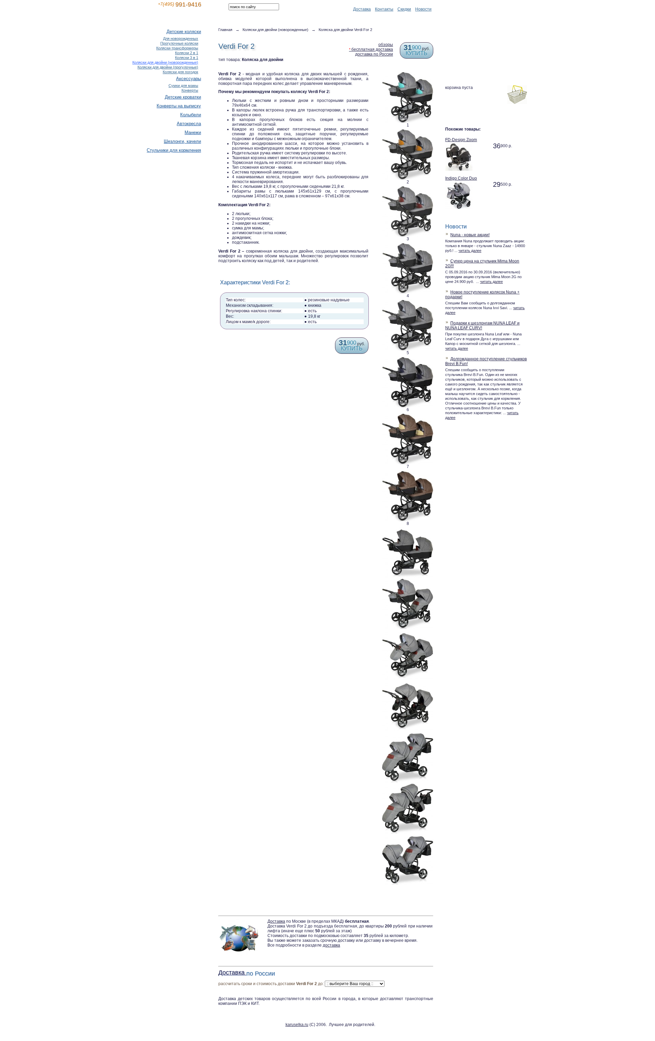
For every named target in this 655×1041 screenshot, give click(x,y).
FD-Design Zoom (461, 139)
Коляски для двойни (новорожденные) (275, 30)
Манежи (193, 132)
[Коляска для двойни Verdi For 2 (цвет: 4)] (407, 244)
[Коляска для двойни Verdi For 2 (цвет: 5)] (407, 301)
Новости (423, 9)
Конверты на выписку (179, 105)
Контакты (384, 9)
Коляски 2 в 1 (186, 53)
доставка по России (374, 54)
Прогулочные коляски (179, 43)
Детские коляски (183, 31)
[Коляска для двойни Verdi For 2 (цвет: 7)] (407, 415)
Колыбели (190, 114)
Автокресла (189, 123)
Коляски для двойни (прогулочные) (167, 67)
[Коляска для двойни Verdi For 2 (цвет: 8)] (407, 472)
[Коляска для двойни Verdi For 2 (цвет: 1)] (407, 74)
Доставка (362, 9)
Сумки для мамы (183, 86)
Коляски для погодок (180, 72)
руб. (417, 51)
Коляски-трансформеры (177, 48)
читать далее (469, 250)
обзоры (385, 44)
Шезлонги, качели (182, 141)
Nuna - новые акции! (470, 234)
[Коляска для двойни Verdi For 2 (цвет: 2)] (407, 131)
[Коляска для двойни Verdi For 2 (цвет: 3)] (407, 187)
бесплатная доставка (371, 49)
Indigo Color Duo (461, 178)
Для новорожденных (180, 38)
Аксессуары (188, 78)
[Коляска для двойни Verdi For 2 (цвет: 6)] (407, 358)
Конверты (189, 90)
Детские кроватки (183, 97)
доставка (331, 945)
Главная (225, 30)
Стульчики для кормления (174, 150)
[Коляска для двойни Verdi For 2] (407, 529)
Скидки (404, 9)
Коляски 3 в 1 (186, 58)
